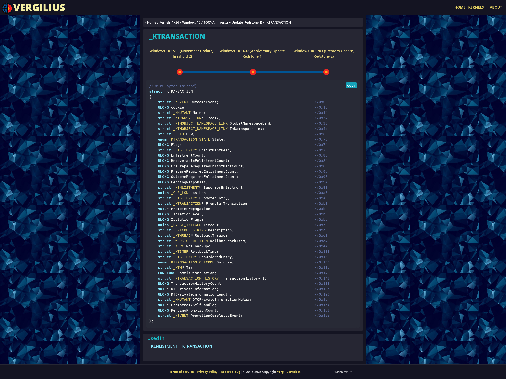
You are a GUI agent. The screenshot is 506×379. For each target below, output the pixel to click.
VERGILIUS (39, 7)
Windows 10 (191, 22)
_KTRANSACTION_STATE (188, 139)
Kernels (165, 22)
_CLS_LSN (178, 193)
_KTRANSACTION (196, 346)
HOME (459, 7)
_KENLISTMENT (163, 346)
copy (351, 85)
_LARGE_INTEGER (185, 225)
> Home (150, 22)
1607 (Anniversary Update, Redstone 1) (233, 22)
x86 (176, 22)
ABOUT (496, 7)
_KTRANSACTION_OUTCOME (190, 262)
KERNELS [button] (476, 7)
